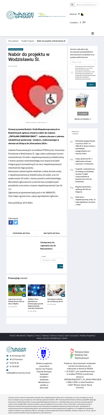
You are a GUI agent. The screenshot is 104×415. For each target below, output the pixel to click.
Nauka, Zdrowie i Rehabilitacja (48, 338)
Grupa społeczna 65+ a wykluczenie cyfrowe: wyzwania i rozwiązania (84, 161)
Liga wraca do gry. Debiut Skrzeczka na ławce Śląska (16, 301)
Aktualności (20, 335)
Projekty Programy (27, 41)
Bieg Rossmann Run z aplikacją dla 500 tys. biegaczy (83, 189)
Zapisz (61, 266)
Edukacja (45, 335)
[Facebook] (10, 222)
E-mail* (43, 256)
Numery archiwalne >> (83, 119)
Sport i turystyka (71, 335)
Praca (38, 335)
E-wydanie (83, 113)
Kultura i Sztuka (56, 335)
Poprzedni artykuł (21, 233)
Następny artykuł (52, 233)
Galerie (64, 338)
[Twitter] (15, 222)
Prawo (12, 335)
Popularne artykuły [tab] (75, 133)
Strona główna (13, 41)
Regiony (30, 335)
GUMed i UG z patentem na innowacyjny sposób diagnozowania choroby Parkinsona (35, 303)
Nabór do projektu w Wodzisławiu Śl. (51, 41)
